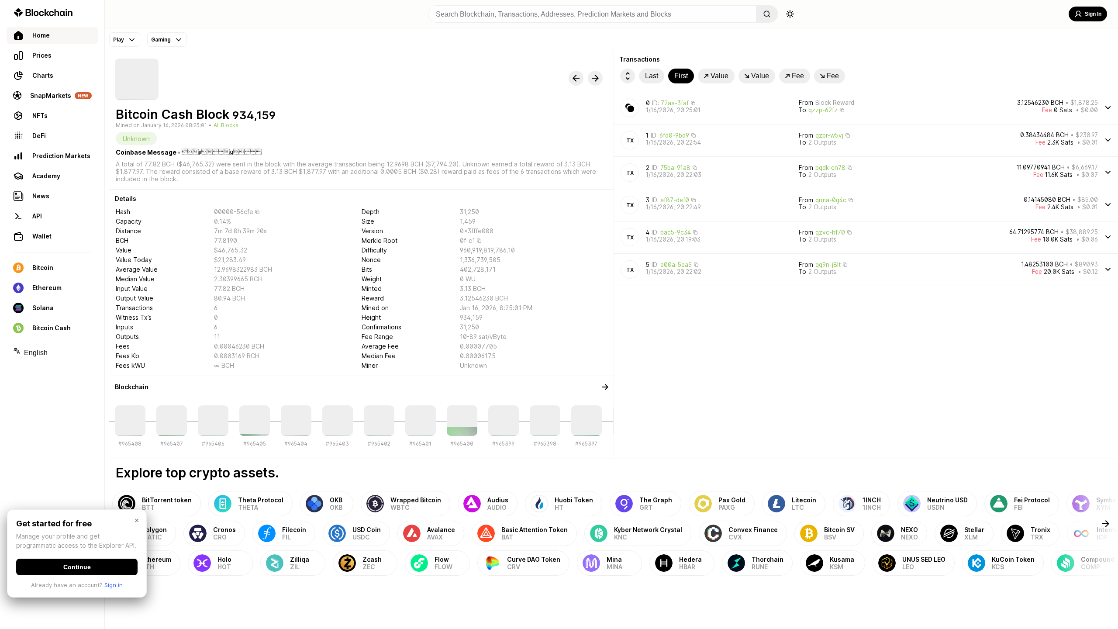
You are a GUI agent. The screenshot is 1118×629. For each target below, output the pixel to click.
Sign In (1093, 14)
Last (651, 75)
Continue (77, 566)
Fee (798, 75)
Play (118, 39)
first (681, 75)
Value (719, 75)
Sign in (113, 584)
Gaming (161, 39)
